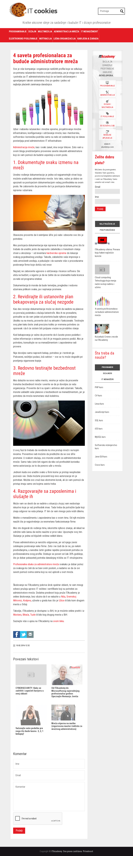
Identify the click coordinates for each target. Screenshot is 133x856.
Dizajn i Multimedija (107, 105)
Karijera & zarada (87, 38)
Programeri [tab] (107, 367)
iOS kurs (99, 428)
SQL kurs (99, 420)
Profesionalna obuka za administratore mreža (36, 564)
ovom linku (58, 621)
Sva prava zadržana (72, 851)
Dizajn (32, 31)
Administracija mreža (66, 31)
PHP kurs (99, 387)
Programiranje (18, 31)
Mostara (17, 614)
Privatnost (88, 851)
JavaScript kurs (102, 412)
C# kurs (98, 395)
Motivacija (45, 38)
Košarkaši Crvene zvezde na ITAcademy (106, 338)
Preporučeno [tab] (107, 230)
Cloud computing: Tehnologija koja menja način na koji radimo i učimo (105, 282)
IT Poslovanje (107, 116)
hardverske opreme (56, 253)
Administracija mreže (24, 147)
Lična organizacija (65, 38)
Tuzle (33, 614)
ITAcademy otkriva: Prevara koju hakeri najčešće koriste (107, 252)
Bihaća (26, 614)
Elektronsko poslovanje (23, 38)
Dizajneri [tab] (107, 373)
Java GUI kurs (101, 456)
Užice (62, 600)
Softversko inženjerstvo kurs (106, 447)
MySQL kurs (100, 437)
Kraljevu (27, 600)
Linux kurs (99, 403)
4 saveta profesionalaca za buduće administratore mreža (107, 312)
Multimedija (45, 31)
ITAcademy (56, 851)
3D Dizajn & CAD (107, 125)
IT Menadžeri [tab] (107, 379)
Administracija (107, 95)
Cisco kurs (100, 465)
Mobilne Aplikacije (107, 136)
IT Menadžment (89, 31)
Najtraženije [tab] (107, 224)
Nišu (63, 596)
